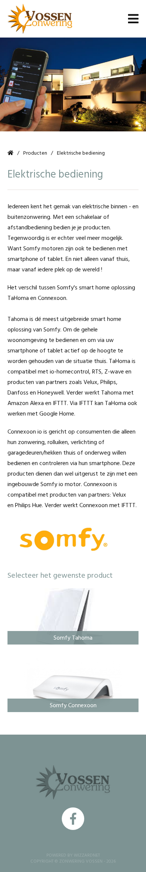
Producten (35, 153)
